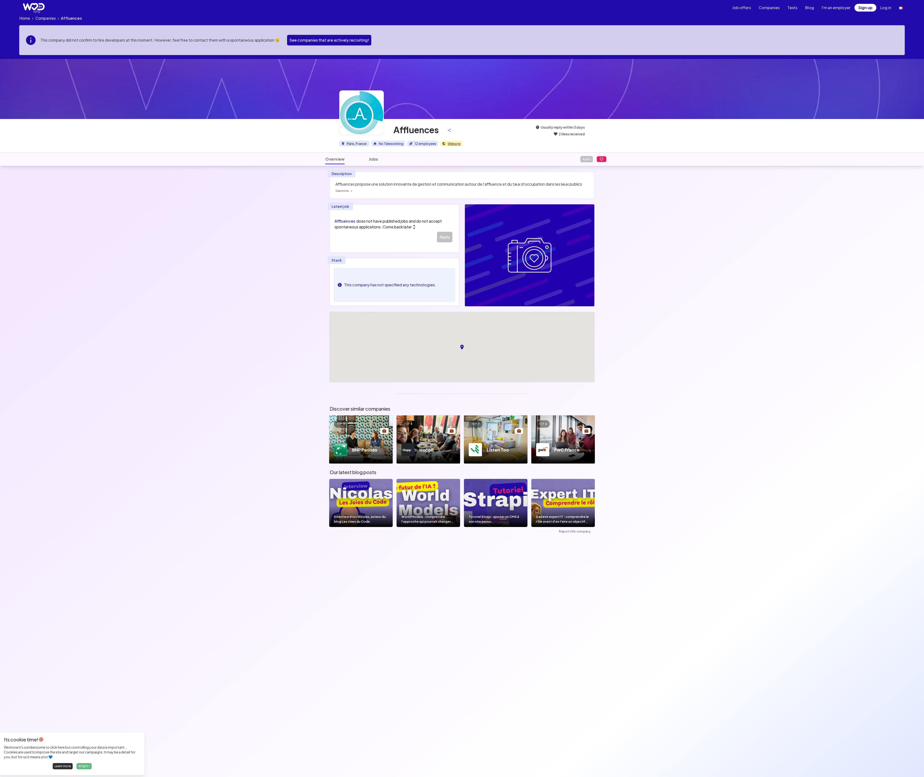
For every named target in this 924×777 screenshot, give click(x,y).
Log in (885, 7)
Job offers (741, 7)
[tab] (335, 159)
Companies (769, 7)
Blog (809, 7)
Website (454, 143)
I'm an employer (836, 7)
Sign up (865, 7)
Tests (792, 7)
